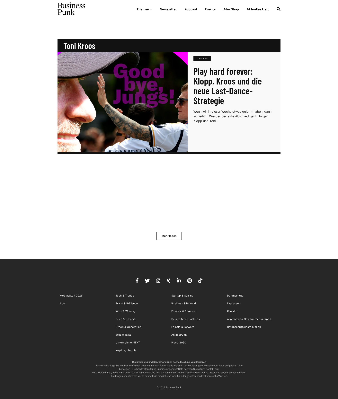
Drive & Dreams (125, 319)
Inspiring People (126, 350)
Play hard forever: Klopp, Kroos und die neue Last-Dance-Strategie (227, 85)
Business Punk (72, 8)
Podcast (190, 9)
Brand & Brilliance (127, 303)
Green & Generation (128, 326)
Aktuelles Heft (258, 9)
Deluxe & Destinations (185, 319)
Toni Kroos (202, 59)
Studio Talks (123, 334)
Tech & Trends (125, 295)
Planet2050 (178, 342)
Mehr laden (169, 235)
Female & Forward (182, 326)
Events (210, 9)
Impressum (234, 303)
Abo (62, 303)
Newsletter (168, 9)
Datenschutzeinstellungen (244, 326)
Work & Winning (126, 311)
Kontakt (232, 311)
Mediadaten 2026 (71, 295)
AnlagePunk (179, 334)
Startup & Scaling (182, 295)
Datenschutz (235, 295)
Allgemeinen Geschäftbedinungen (249, 319)
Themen (143, 9)
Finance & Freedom (183, 311)
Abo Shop (231, 9)
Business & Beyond (183, 303)
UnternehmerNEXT (128, 342)
